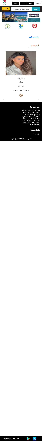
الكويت (5, 9)
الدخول (23, 3)
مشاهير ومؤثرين (34, 36)
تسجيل (30, 3)
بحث (36, 9)
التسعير (15, 3)
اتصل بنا (37, 134)
